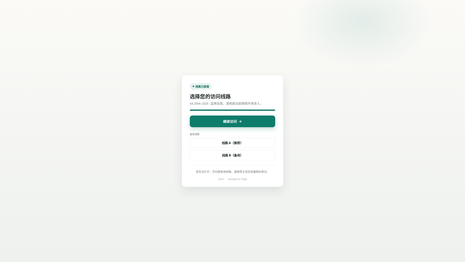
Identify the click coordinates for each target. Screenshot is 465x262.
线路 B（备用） (232, 155)
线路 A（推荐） (232, 143)
